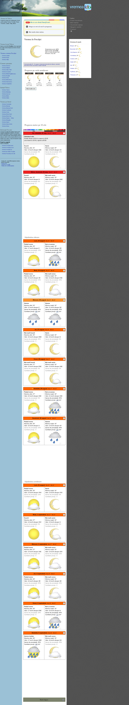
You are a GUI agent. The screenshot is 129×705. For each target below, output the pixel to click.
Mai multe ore (30, 88)
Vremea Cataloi (5, 55)
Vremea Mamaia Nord (7, 108)
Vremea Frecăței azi (7, 149)
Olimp (12, 118)
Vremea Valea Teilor (7, 69)
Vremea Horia (5, 77)
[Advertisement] (44, 106)
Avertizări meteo (76, 25)
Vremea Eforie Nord (7, 114)
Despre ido (4, 163)
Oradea (72, 68)
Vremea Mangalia (6, 120)
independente (7, 140)
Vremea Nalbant (6, 67)
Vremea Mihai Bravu (7, 79)
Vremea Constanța (6, 104)
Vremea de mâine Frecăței (8, 151)
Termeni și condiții (5, 164)
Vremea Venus (5, 126)
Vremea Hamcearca (7, 81)
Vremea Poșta (5, 57)
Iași (71, 65)
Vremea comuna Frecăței (8, 53)
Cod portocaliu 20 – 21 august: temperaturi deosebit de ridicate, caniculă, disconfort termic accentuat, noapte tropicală (42, 65)
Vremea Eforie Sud (6, 116)
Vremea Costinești (6, 110)
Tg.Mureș (72, 71)
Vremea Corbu (5, 112)
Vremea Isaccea (6, 94)
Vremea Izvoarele (6, 71)
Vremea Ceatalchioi (6, 83)
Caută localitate (76, 20)
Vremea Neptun (6, 118)
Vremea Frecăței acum (7, 145)
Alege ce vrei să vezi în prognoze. (40, 26)
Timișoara (73, 75)
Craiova (72, 58)
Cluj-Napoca (73, 52)
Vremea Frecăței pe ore (8, 147)
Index (72, 18)
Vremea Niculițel (6, 75)
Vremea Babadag (6, 92)
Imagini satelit (75, 27)
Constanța (73, 55)
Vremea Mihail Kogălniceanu (9, 73)
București (72, 49)
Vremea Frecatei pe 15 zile (8, 153)
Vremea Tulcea (5, 90)
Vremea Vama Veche (7, 124)
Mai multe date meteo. (36, 32)
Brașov (72, 46)
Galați (71, 62)
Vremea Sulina (5, 97)
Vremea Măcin (5, 96)
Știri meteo (74, 22)
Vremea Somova (6, 65)
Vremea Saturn (5, 122)
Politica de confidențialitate (7, 165)
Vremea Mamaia (6, 106)
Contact (73, 29)
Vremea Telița (5, 59)
